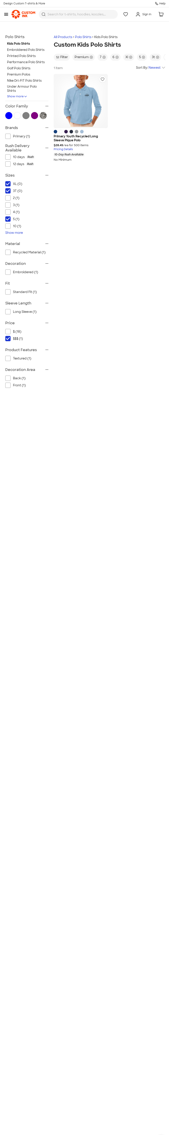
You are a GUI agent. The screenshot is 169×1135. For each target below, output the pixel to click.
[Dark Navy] (71, 131)
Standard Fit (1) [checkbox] (25, 292)
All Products (63, 37)
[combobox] (78, 14)
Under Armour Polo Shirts (22, 89)
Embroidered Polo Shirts (25, 50)
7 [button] (100, 57)
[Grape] (66, 131)
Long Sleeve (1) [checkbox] (25, 312)
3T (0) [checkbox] (17, 191)
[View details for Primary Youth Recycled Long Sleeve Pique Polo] (81, 101)
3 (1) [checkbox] (16, 205)
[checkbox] (30, 157)
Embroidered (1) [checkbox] (25, 272)
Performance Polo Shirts (26, 62)
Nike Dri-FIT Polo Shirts (24, 81)
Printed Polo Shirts (21, 56)
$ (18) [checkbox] (17, 331)
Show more (15, 96)
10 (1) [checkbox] (17, 226)
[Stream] (82, 131)
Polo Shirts (83, 37)
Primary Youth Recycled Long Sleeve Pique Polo (76, 138)
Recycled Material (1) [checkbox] (29, 252)
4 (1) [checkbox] (16, 212)
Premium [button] (82, 57)
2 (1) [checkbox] (16, 198)
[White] (60, 131)
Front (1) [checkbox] (19, 385)
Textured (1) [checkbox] (22, 358)
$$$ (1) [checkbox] (18, 339)
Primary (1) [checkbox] (21, 136)
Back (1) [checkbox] (19, 378)
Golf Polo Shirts (18, 68)
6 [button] (113, 57)
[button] (102, 79)
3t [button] (153, 57)
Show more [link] (14, 233)
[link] (23, 14)
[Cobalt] (55, 131)
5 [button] (140, 57)
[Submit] (44, 14)
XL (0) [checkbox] (17, 184)
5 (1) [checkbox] (16, 219)
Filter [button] (64, 57)
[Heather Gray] (76, 131)
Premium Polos (18, 74)
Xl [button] (126, 57)
